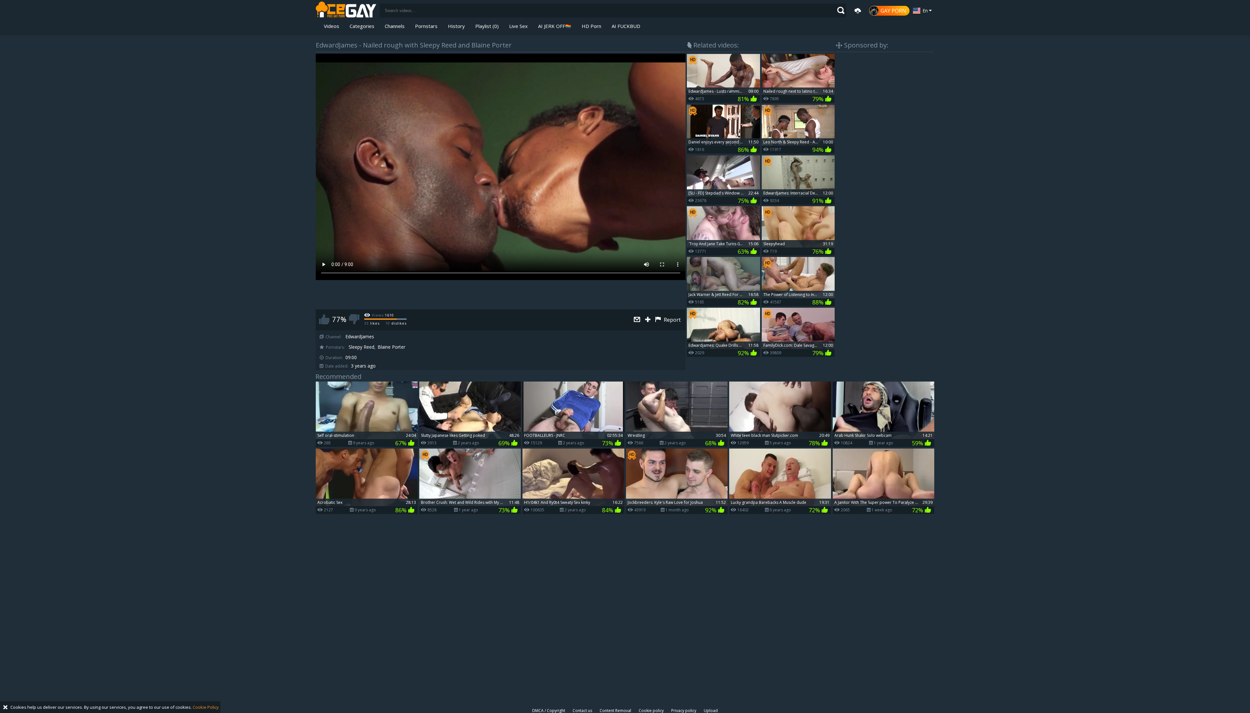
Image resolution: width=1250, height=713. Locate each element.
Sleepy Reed (361, 347)
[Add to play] (649, 319)
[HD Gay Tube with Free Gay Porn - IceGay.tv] (346, 10)
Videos (331, 26)
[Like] (324, 319)
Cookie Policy (206, 707)
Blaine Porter (391, 347)
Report (671, 319)
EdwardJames (359, 336)
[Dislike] (354, 319)
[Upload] (858, 11)
